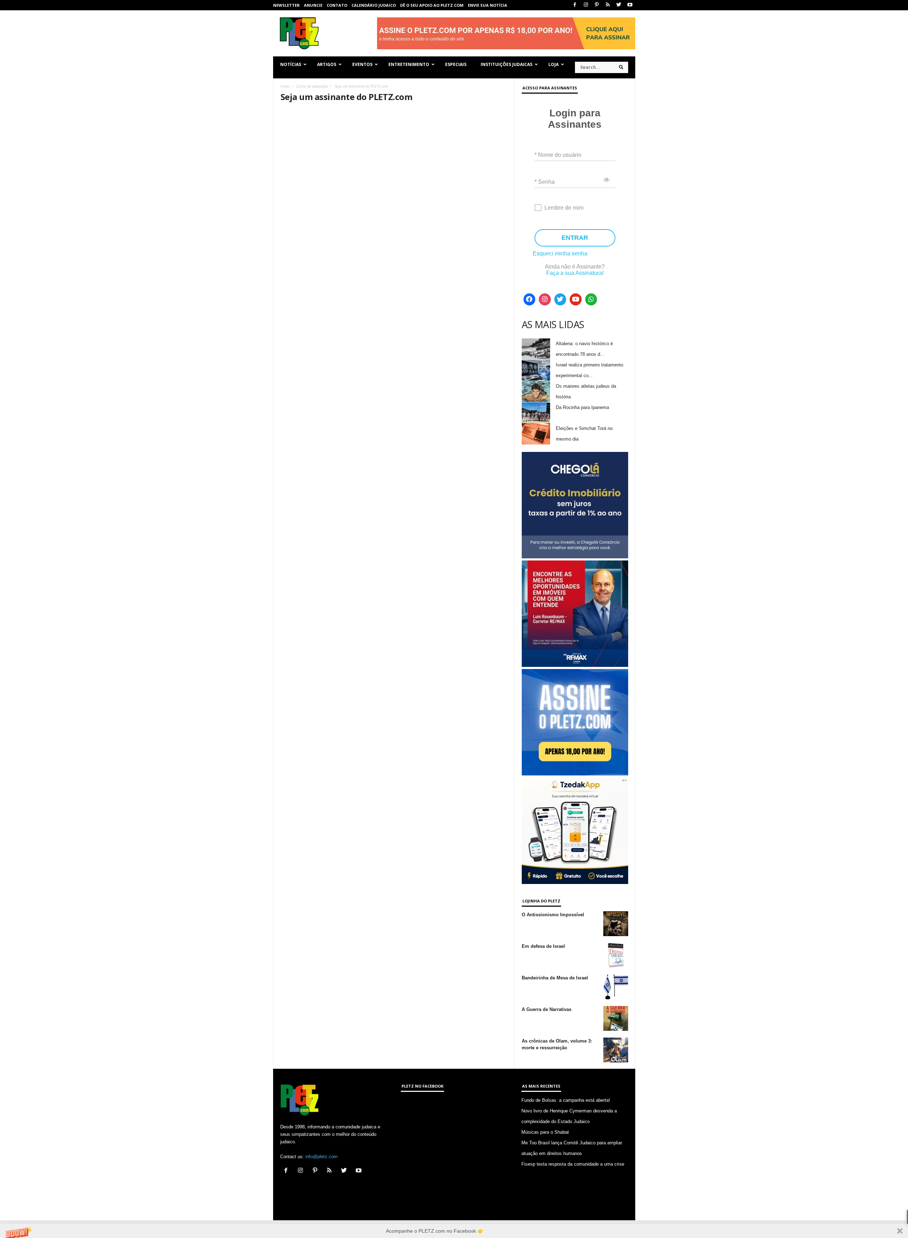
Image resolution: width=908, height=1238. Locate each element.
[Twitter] (619, 5)
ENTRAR (574, 237)
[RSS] (608, 5)
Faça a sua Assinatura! (575, 273)
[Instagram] (586, 5)
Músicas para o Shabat (545, 1132)
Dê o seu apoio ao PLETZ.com (432, 5)
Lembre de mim (563, 208)
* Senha (545, 182)
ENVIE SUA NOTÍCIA (487, 5)
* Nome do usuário (558, 155)
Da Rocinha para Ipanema (582, 407)
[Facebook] (575, 5)
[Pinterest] (597, 5)
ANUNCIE (313, 5)
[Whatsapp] (591, 299)
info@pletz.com (321, 1156)
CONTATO (337, 5)
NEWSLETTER (286, 5)
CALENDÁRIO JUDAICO (373, 5)
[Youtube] (630, 5)
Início (285, 86)
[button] (454, 1231)
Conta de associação (312, 86)
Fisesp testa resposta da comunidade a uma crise (572, 1164)
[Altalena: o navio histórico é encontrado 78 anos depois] (536, 349)
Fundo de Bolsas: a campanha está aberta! (565, 1100)
